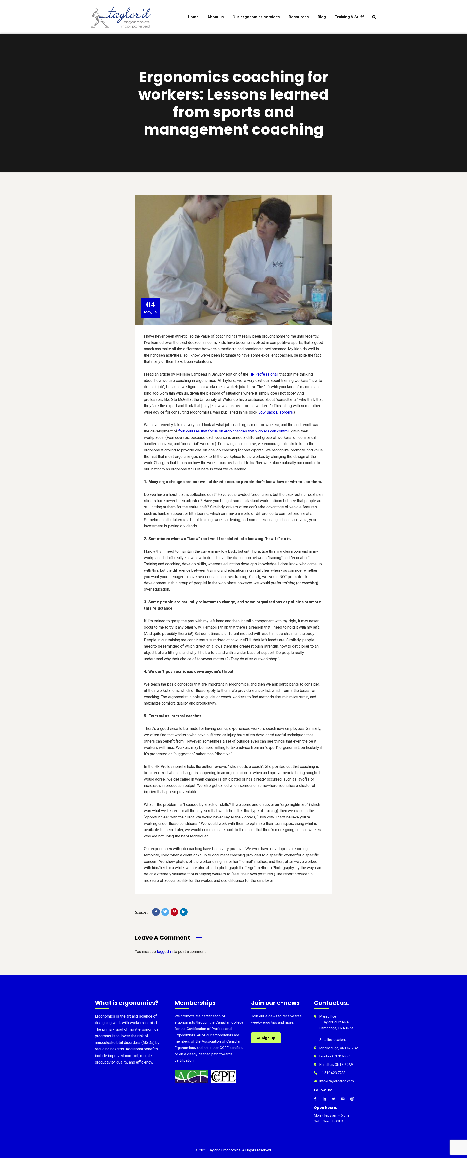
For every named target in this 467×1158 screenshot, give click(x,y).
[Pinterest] (174, 912)
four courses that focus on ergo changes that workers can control (233, 431)
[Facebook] (156, 912)
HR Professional (263, 374)
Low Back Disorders (275, 412)
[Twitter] (165, 912)
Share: (141, 912)
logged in (165, 951)
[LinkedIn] (184, 912)
